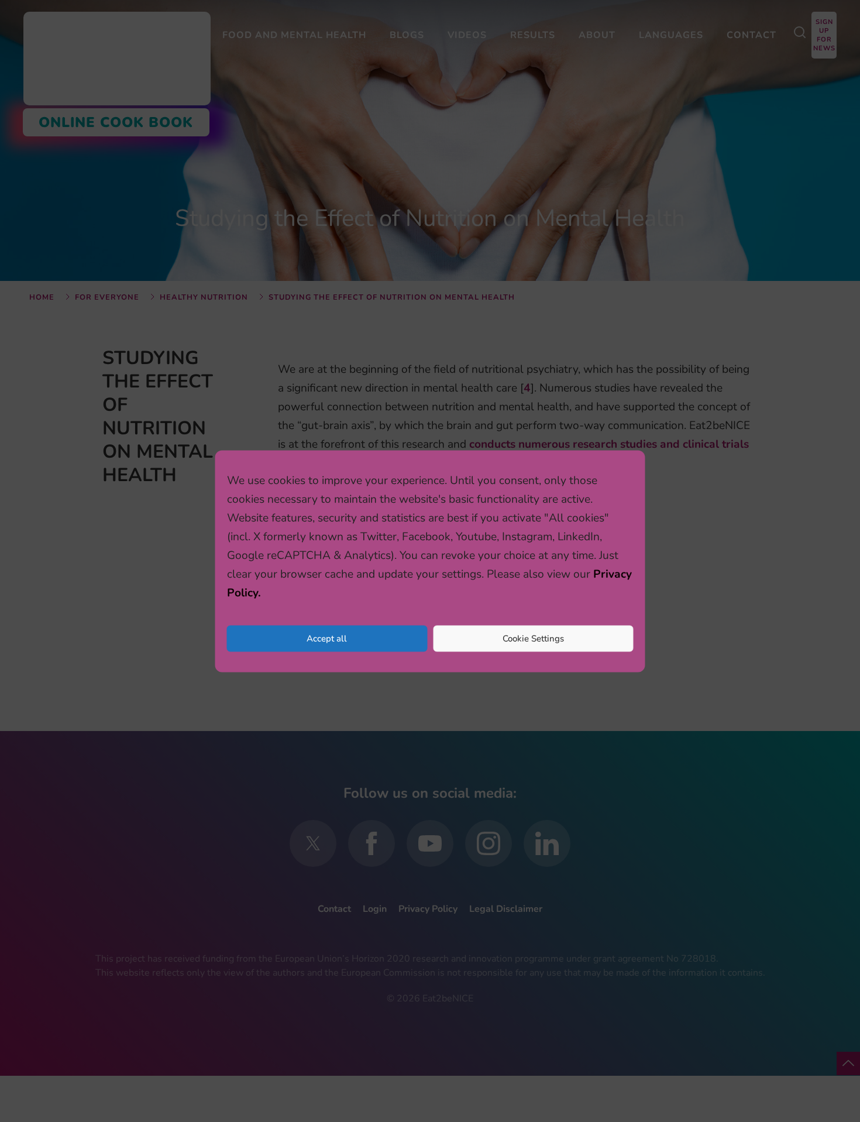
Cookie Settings (533, 638)
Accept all (327, 638)
